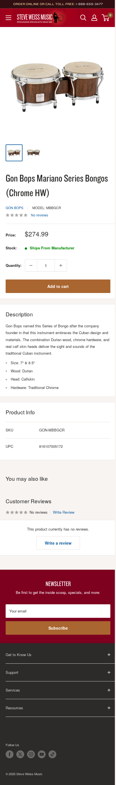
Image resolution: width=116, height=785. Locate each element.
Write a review (58, 543)
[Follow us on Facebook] (10, 754)
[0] (105, 17)
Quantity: (13, 265)
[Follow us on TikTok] (52, 754)
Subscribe (58, 628)
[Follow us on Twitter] (20, 754)
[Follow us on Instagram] (31, 754)
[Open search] (83, 18)
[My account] (94, 18)
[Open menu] (8, 17)
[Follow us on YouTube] (42, 754)
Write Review (63, 512)
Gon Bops (14, 207)
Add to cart (58, 286)
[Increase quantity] (61, 265)
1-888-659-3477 (89, 4)
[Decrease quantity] (31, 265)
